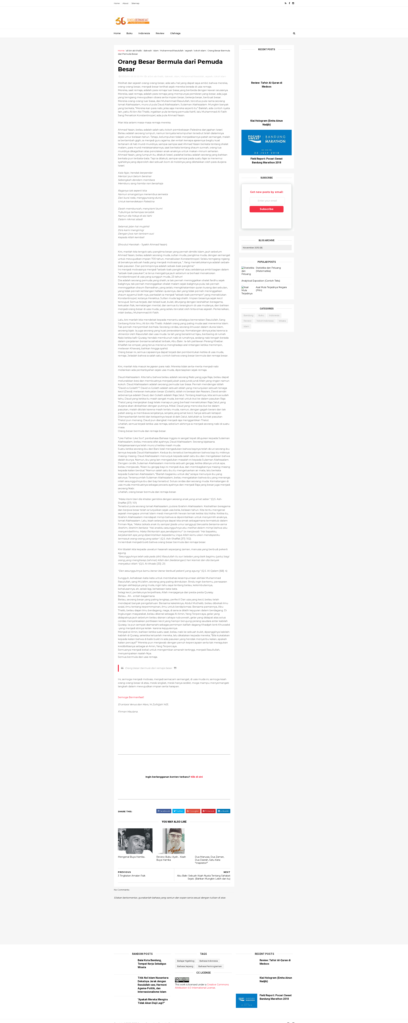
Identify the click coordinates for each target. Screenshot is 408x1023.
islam (156, 50)
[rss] (285, 3)
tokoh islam (200, 50)
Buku (129, 33)
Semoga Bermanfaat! (131, 697)
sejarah (188, 50)
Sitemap (135, 3)
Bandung (248, 315)
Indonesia (144, 33)
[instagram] (293, 3)
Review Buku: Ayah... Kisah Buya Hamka (171, 858)
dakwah (147, 50)
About (125, 3)
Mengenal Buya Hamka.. (131, 856)
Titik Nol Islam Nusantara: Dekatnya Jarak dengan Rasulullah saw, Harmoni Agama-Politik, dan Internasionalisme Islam (153, 984)
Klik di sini (197, 776)
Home (117, 3)
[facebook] (289, 3)
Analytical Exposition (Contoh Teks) (260, 280)
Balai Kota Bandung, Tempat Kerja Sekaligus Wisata (152, 964)
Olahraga (175, 33)
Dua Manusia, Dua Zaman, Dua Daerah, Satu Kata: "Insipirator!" (209, 859)
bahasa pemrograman (210, 966)
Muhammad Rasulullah (171, 50)
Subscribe (266, 209)
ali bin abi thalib (134, 50)
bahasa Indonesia (209, 961)
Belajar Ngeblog (185, 961)
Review (160, 33)
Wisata (282, 320)
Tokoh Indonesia (265, 320)
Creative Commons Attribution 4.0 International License (202, 986)
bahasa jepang (185, 966)
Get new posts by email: (266, 192)
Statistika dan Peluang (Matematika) (268, 269)
